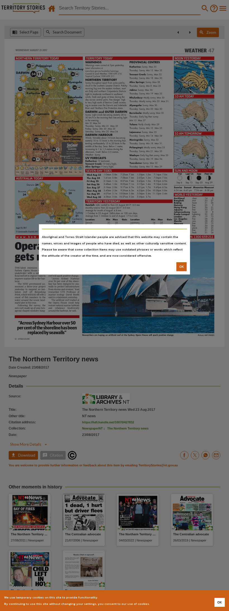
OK (181, 266)
